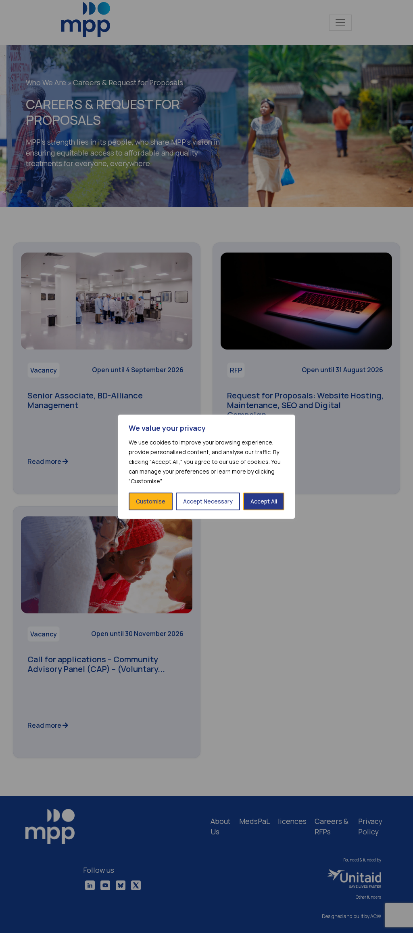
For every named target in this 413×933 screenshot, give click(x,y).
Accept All (263, 501)
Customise (150, 501)
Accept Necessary (208, 501)
